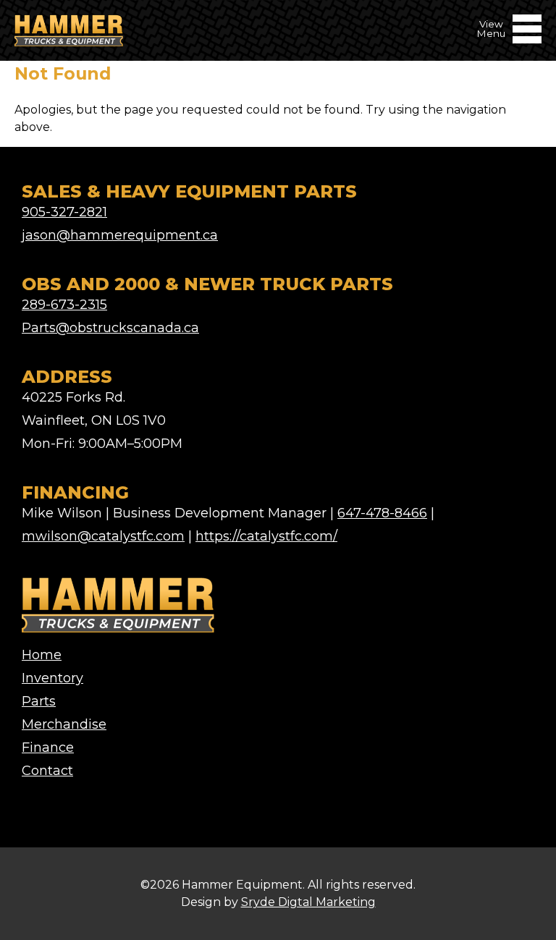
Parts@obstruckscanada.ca (110, 328)
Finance (48, 747)
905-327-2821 (64, 212)
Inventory (52, 678)
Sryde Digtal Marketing (308, 902)
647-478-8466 (382, 513)
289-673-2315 (64, 305)
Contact (47, 771)
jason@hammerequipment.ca (120, 235)
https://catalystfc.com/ (266, 536)
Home (42, 655)
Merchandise (64, 724)
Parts (39, 701)
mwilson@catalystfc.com (103, 536)
